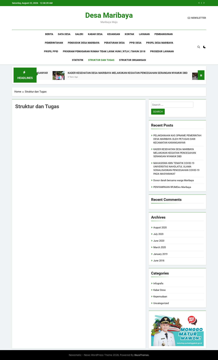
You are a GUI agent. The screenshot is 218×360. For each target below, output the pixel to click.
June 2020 (158, 240)
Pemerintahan (54, 42)
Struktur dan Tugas (101, 60)
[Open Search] (198, 47)
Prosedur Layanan (162, 51)
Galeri (79, 34)
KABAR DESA (95, 34)
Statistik (77, 60)
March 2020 (159, 247)
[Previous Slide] (199, 3)
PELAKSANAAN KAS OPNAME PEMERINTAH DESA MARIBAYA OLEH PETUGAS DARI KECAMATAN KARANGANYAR (177, 139)
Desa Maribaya (109, 15)
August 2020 (160, 227)
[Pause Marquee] (201, 75)
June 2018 (158, 260)
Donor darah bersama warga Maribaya (173, 180)
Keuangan (113, 34)
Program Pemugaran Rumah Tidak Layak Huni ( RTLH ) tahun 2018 (104, 51)
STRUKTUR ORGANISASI (132, 60)
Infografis (158, 283)
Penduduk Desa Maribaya (83, 42)
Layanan (144, 34)
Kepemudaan (160, 296)
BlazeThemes (141, 355)
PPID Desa (135, 42)
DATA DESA (64, 34)
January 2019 (160, 254)
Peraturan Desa (114, 42)
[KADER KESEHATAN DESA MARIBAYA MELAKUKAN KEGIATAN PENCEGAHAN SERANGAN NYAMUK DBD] (51, 77)
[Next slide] (204, 3)
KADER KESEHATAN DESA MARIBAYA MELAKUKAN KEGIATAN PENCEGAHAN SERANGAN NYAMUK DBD (120, 72)
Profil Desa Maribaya (159, 42)
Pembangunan (163, 34)
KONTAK (129, 34)
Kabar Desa (159, 290)
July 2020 (158, 234)
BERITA (49, 34)
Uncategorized (161, 303)
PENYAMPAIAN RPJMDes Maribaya (172, 187)
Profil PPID (51, 51)
